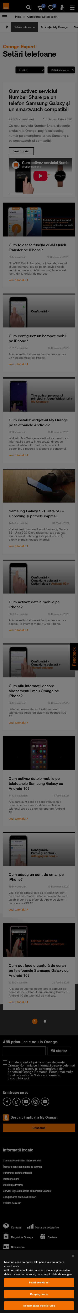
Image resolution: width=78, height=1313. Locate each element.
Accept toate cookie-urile (39, 1305)
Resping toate (39, 1294)
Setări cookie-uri (38, 1282)
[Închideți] (73, 1255)
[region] (39, 1281)
